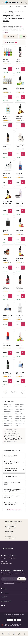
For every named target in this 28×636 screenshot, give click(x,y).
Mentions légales (6, 601)
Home (2, 6)
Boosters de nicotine (20, 423)
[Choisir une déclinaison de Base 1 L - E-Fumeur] (10, 125)
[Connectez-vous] (21, 2)
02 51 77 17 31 (5, 561)
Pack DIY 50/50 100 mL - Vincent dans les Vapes (20, 373)
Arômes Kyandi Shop (8, 416)
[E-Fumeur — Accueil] (12, 2)
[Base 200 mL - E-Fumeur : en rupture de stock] (23, 324)
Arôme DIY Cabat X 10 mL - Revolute (20, 287)
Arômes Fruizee (19, 414)
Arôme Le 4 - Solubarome (19, 117)
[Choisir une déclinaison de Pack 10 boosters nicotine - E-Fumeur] (10, 97)
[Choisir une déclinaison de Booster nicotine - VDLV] (23, 69)
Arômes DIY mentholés (8, 418)
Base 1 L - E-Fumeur (6, 117)
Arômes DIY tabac (20, 416)
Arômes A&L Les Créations (8, 425)
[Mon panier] (25, 2)
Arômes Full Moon (7, 409)
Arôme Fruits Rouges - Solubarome (19, 259)
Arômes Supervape (8, 407)
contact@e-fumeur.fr (7, 563)
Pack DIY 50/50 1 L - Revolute (20, 202)
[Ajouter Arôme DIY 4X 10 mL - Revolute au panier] (10, 154)
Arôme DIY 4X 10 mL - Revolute (7, 145)
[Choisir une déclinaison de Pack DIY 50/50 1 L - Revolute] (23, 211)
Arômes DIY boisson (20, 421)
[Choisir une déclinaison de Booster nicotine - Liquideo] (10, 69)
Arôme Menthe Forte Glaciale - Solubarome (20, 88)
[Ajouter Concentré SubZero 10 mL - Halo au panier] (10, 353)
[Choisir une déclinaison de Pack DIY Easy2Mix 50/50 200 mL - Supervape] (10, 268)
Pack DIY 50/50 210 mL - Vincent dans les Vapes (7, 316)
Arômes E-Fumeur (8, 423)
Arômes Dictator (19, 404)
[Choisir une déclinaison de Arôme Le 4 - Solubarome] (23, 125)
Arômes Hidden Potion (8, 414)
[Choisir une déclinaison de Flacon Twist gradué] (10, 182)
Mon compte (5, 593)
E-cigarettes (17, 6)
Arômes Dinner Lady (20, 409)
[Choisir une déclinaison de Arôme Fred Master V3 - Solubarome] (23, 353)
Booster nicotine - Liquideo (6, 60)
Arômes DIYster (7, 404)
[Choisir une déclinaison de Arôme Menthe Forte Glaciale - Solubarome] (23, 97)
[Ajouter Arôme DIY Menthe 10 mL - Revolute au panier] (10, 381)
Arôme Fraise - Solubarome (20, 230)
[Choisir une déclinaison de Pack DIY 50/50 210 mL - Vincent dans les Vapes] (10, 324)
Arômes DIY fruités (20, 418)
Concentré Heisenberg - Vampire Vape (20, 174)
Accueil (4, 12)
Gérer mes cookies (14, 616)
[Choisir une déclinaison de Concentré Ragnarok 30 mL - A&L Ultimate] (10, 296)
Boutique (3, 589)
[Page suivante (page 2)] (23, 392)
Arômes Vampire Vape (8, 411)
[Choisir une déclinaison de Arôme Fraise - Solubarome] (23, 239)
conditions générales (21, 581)
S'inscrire (21, 579)
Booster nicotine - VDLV (20, 60)
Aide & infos (4, 597)
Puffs (25, 6)
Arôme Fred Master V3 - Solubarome (19, 344)
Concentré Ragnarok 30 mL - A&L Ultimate (7, 287)
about (3, 605)
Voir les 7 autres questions (14, 509)
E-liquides (9, 6)
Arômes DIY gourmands (8, 421)
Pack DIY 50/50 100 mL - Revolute (20, 145)
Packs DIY (18, 425)
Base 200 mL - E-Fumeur (20, 316)
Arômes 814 (18, 411)
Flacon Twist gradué (6, 174)
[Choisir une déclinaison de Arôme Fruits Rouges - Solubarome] (23, 268)
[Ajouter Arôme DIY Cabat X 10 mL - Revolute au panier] (23, 296)
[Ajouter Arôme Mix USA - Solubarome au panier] (10, 211)
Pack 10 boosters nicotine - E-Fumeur (6, 88)
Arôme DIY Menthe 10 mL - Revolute (7, 373)
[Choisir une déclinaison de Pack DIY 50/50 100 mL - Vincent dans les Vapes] (23, 381)
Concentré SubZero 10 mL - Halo (7, 344)
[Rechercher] (2, 2)
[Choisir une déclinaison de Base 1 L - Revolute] (10, 239)
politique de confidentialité (9, 583)
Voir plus (5, 32)
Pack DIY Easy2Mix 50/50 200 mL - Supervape (7, 259)
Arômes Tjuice (19, 407)
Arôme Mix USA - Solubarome (7, 202)
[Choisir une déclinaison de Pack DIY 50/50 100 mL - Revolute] (23, 154)
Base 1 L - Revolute (6, 230)
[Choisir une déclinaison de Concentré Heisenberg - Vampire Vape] (23, 182)
